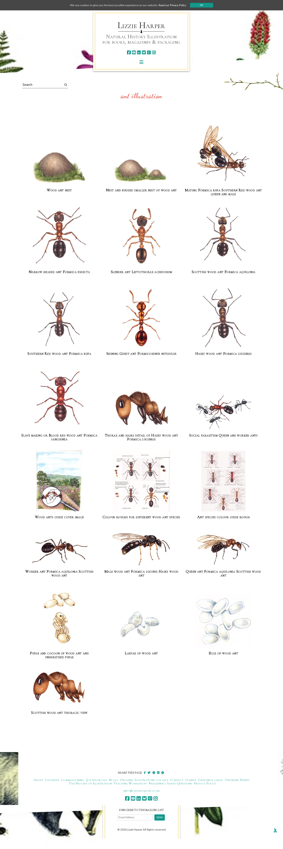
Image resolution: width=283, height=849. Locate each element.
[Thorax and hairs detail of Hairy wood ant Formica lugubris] (141, 408)
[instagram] (154, 52)
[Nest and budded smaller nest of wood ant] (141, 170)
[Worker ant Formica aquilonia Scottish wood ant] (59, 551)
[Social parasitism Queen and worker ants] (223, 412)
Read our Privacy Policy (172, 5)
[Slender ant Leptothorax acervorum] (141, 236)
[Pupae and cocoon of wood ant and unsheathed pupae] (59, 617)
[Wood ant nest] (59, 167)
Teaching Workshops (130, 783)
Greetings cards (210, 780)
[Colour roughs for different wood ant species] (141, 481)
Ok (201, 5)
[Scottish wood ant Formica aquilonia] (223, 236)
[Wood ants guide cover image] (59, 481)
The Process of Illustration (90, 783)
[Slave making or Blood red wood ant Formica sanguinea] (59, 399)
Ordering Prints (237, 780)
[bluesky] (144, 52)
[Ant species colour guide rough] (223, 481)
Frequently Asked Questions (170, 783)
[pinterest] (149, 52)
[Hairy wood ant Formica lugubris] (223, 317)
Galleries (52, 780)
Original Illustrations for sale (144, 780)
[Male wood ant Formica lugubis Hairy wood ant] (141, 549)
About (38, 780)
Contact (176, 780)
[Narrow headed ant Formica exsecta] (59, 236)
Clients (190, 780)
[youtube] (134, 52)
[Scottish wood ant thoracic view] (59, 688)
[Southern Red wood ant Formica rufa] (59, 317)
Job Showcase (96, 780)
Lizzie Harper (141, 25)
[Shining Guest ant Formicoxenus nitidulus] (141, 317)
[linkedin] (139, 52)
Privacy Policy (205, 783)
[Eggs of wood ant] (223, 621)
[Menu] (141, 62)
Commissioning (72, 780)
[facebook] (129, 52)
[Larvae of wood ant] (141, 624)
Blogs (113, 780)
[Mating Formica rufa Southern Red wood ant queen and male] (223, 154)
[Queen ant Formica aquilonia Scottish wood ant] (223, 549)
